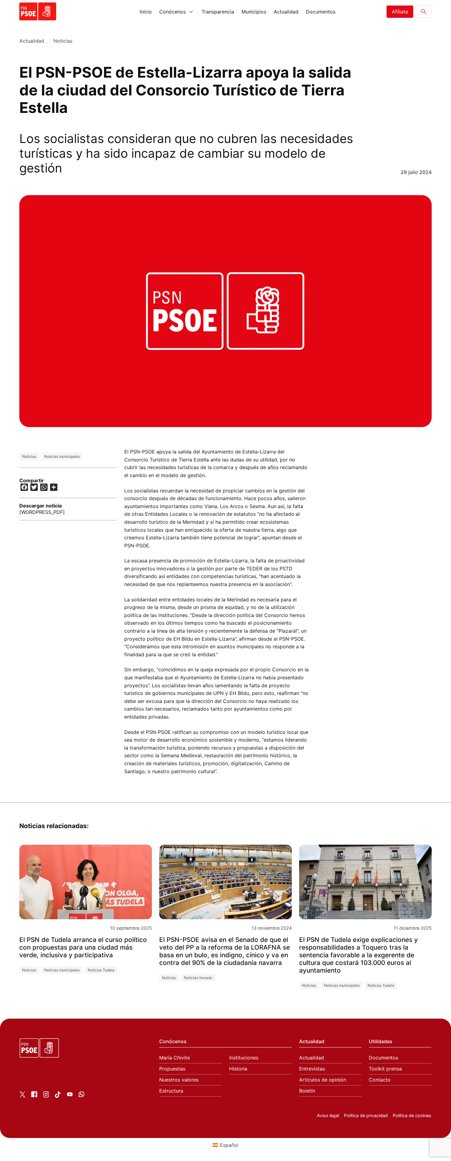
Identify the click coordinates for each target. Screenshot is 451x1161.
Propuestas (172, 1069)
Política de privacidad (366, 1115)
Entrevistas (312, 1069)
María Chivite (174, 1058)
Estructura (171, 1091)
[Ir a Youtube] (70, 1095)
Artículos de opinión (322, 1080)
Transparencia (218, 12)
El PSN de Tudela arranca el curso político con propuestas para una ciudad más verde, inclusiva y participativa (83, 947)
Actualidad (286, 12)
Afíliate (400, 12)
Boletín (307, 1091)
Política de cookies (412, 1115)
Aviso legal (328, 1115)
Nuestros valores (179, 1080)
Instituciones (243, 1058)
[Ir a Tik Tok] (58, 1096)
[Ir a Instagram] (46, 1096)
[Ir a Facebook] (34, 1095)
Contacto (380, 1080)
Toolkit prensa (385, 1069)
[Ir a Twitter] (22, 1096)
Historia (238, 1069)
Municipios (253, 12)
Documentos (320, 12)
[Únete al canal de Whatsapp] (81, 1095)
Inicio (146, 12)
